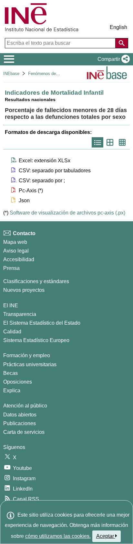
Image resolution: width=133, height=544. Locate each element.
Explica (11, 390)
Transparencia (19, 314)
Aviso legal (16, 250)
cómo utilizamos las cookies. (58, 536)
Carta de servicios (24, 432)
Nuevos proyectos (24, 290)
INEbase (11, 73)
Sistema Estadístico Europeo (36, 340)
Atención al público (25, 405)
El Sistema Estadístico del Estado (41, 323)
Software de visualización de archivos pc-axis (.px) (67, 212)
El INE (10, 305)
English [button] (118, 27)
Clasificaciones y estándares (36, 281)
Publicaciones (19, 423)
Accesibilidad (18, 259)
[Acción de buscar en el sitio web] (121, 43)
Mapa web (15, 242)
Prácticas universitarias (29, 364)
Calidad (12, 331)
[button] (112, 59)
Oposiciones (17, 382)
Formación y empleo (26, 355)
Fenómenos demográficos (52, 73)
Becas (10, 373)
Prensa (11, 268)
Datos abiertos (19, 414)
